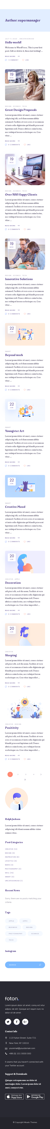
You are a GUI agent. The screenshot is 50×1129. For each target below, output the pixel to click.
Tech (24, 106)
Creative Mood (15, 507)
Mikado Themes (30, 1122)
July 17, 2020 (11, 39)
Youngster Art (14, 431)
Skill (7, 873)
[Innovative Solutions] (25, 254)
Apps (25, 921)
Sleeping (11, 655)
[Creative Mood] (25, 486)
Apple (17, 579)
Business (13, 927)
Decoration (13, 582)
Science (17, 106)
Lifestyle (9, 861)
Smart (8, 351)
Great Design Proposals (21, 110)
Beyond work (14, 355)
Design (8, 106)
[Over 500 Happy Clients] (25, 169)
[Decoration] (25, 562)
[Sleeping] (25, 634)
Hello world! (13, 42)
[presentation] (11, 709)
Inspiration (10, 857)
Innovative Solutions (19, 279)
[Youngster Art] (25, 410)
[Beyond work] (25, 334)
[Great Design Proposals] (25, 84)
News (7, 865)
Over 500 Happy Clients (21, 194)
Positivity (12, 728)
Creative (9, 579)
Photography (11, 869)
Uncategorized (26, 39)
